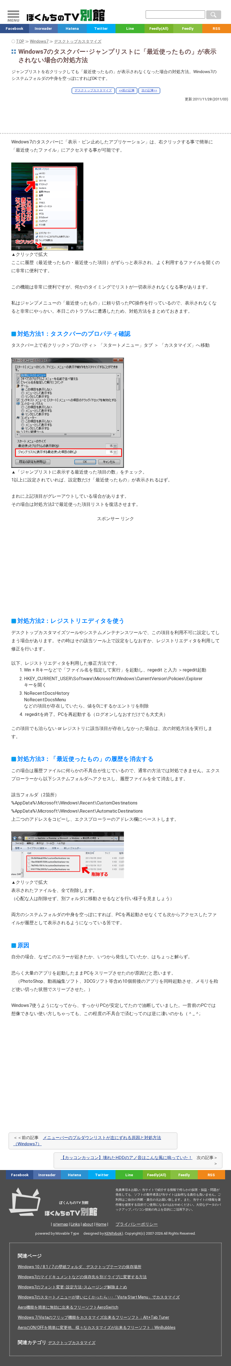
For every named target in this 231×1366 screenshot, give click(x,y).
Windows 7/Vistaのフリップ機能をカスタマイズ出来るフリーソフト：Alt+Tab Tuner (93, 1317)
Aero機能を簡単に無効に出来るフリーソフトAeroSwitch (68, 1307)
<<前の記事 (127, 90)
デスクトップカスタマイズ (93, 90)
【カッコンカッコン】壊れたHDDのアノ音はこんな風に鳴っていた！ (126, 1157)
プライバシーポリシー (136, 1224)
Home (101, 1224)
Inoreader (43, 28)
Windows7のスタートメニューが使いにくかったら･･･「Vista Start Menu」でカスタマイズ (99, 1297)
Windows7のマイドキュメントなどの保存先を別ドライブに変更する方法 (82, 1277)
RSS (211, 1175)
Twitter (101, 28)
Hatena (72, 28)
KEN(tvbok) (114, 1233)
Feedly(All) (158, 28)
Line (130, 28)
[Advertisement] (115, 117)
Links (75, 1224)
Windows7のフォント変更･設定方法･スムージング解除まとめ (72, 1287)
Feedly (188, 28)
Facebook (14, 28)
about (88, 1224)
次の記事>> (149, 90)
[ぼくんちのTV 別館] (68, 1210)
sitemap (60, 1224)
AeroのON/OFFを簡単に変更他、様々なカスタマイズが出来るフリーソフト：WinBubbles (97, 1327)
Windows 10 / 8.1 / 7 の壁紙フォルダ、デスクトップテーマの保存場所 (79, 1266)
